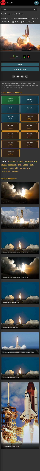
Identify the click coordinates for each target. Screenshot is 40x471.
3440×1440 (10, 134)
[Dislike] (28, 56)
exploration (12, 165)
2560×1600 (10, 125)
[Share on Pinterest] (22, 76)
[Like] (24, 56)
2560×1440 (30, 116)
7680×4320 (10, 151)
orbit (16, 168)
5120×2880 (30, 142)
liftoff (31, 165)
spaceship (15, 171)
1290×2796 (10, 98)
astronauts (12, 161)
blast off (20, 161)
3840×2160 (30, 134)
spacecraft (6, 171)
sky (28, 168)
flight (19, 165)
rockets (22, 168)
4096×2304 (10, 142)
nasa (11, 168)
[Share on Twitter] (18, 76)
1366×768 (29, 99)
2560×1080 (30, 125)
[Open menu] (36, 3)
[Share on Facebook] (13, 76)
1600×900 (10, 108)
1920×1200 (10, 117)
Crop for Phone (21, 69)
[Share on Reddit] (26, 76)
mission (5, 168)
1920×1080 (30, 108)
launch (25, 165)
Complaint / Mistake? (28, 22)
